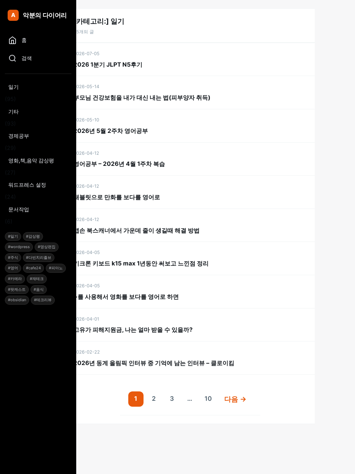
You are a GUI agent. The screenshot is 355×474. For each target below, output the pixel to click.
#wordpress (19, 246)
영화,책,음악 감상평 (31, 160)
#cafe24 (33, 267)
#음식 (39, 289)
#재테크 (37, 278)
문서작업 (18, 209)
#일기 (13, 236)
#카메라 (15, 278)
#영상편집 (46, 246)
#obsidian (17, 299)
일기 (13, 87)
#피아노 (56, 267)
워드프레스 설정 (27, 184)
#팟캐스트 (17, 289)
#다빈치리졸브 (38, 257)
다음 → (235, 399)
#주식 (13, 257)
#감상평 (33, 236)
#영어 (13, 267)
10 (208, 398)
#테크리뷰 (43, 299)
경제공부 (18, 136)
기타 (13, 111)
